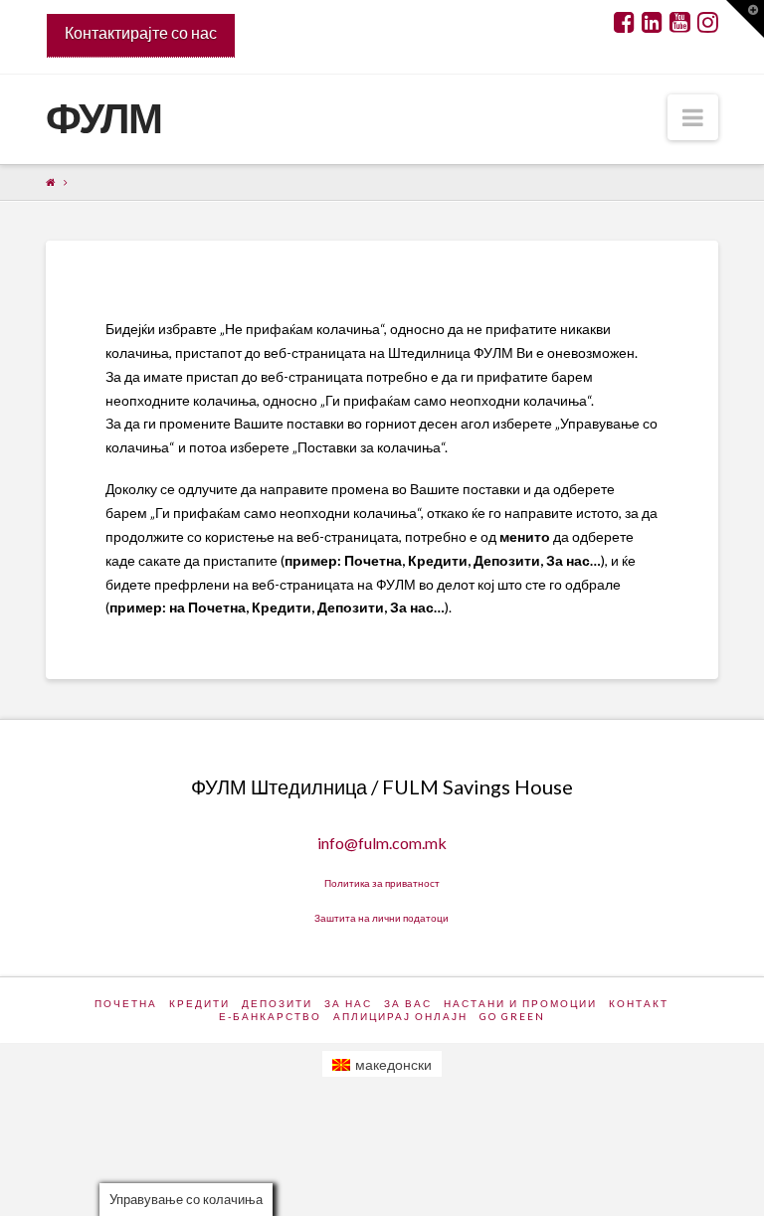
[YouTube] (679, 22)
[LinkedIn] (652, 22)
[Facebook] (624, 22)
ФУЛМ (103, 117)
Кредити (199, 1003)
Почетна (126, 1003)
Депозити (277, 1003)
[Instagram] (707, 22)
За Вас (408, 1003)
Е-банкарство (270, 1016)
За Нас (348, 1003)
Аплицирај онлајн (400, 1016)
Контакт (638, 1003)
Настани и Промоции (520, 1003)
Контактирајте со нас (141, 32)
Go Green (512, 1016)
